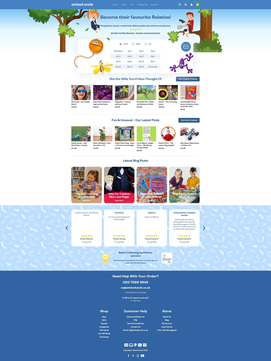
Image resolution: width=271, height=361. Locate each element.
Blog (167, 320)
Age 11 (152, 61)
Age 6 (141, 56)
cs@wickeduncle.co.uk (135, 287)
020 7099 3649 (135, 282)
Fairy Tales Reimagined (166, 330)
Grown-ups (152, 66)
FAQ (135, 320)
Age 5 (129, 56)
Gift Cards (104, 330)
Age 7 (153, 56)
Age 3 (153, 51)
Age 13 (129, 66)
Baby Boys (118, 51)
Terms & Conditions (135, 324)
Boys (115, 4)
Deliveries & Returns (135, 317)
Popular (154, 4)
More (187, 79)
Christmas (104, 337)
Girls (124, 4)
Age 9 (129, 61)
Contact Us (135, 327)
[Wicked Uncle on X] (133, 355)
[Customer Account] (191, 4)
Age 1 (130, 51)
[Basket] (197, 4)
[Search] (186, 4)
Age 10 (141, 61)
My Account (167, 324)
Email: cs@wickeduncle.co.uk (135, 330)
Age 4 (118, 56)
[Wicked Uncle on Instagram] (138, 355)
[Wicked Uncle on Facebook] (128, 355)
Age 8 (118, 61)
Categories (143, 4)
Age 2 (141, 51)
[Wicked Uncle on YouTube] (142, 355)
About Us (167, 317)
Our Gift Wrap (104, 334)
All (132, 4)
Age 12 (118, 66)
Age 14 (141, 66)
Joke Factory (167, 327)
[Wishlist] (180, 4)
